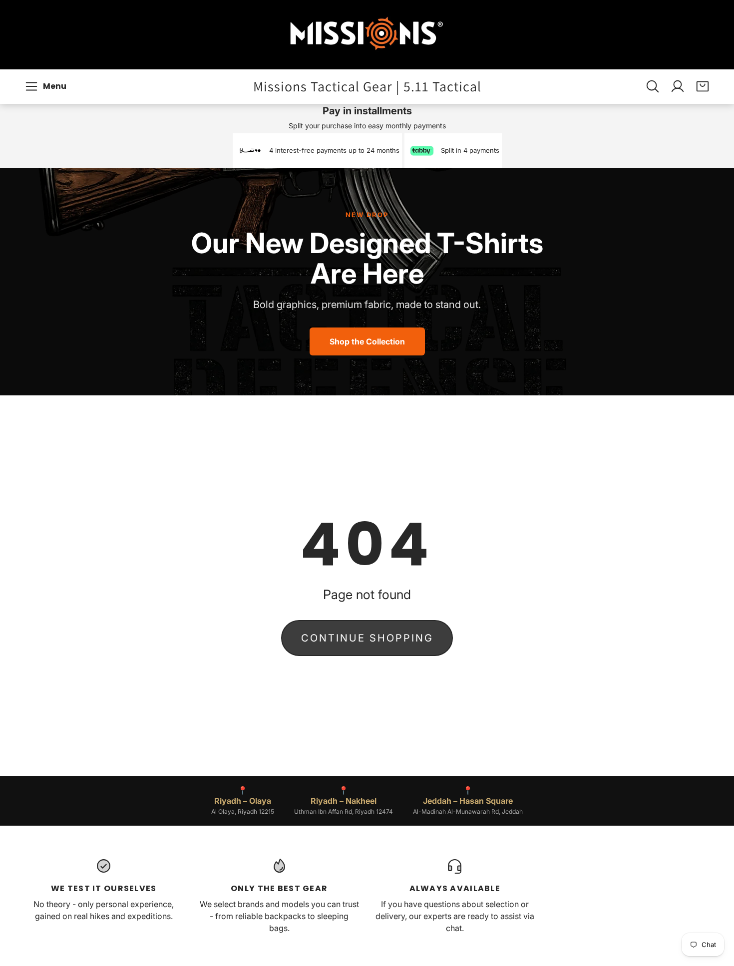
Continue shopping (367, 638)
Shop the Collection (367, 341)
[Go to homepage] (367, 34)
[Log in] (677, 86)
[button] (47, 86)
